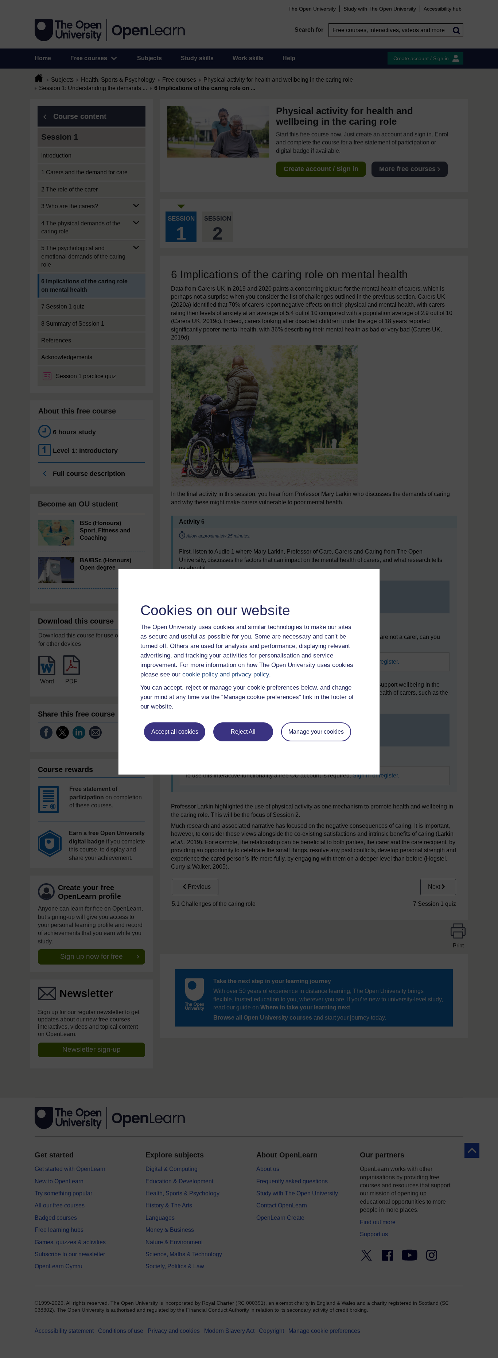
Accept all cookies (174, 732)
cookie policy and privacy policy (225, 674)
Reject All (243, 732)
